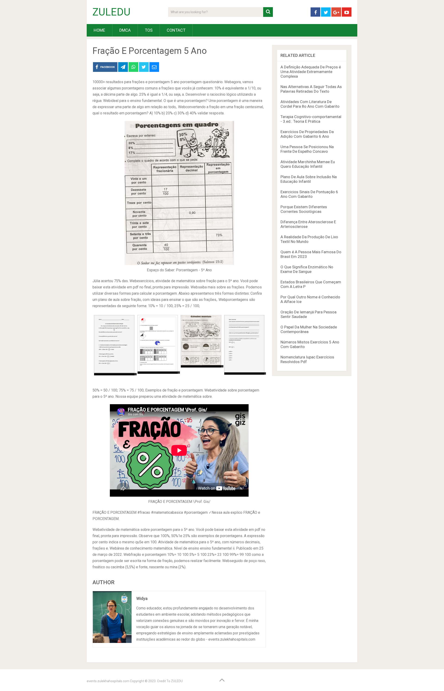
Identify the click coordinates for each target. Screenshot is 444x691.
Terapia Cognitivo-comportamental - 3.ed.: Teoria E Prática (311, 119)
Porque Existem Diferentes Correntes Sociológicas (304, 209)
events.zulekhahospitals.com (108, 681)
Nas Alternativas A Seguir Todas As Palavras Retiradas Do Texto (311, 89)
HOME (99, 30)
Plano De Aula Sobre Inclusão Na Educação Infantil (309, 179)
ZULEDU (111, 12)
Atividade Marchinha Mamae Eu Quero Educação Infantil (308, 164)
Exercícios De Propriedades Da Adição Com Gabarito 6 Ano (307, 134)
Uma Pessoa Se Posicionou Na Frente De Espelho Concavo (307, 149)
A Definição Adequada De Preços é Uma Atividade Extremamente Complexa (311, 72)
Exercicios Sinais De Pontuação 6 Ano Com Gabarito (309, 194)
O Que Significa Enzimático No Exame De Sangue (307, 269)
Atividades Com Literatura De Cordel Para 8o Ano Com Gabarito (310, 104)
